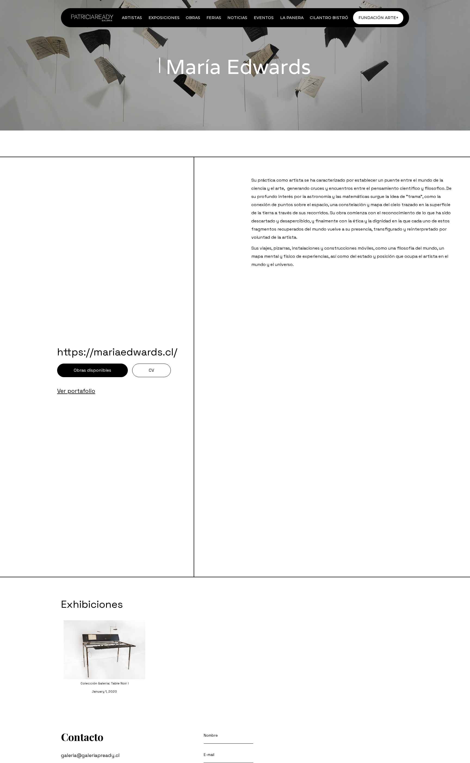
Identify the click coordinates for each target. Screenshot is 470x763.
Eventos (264, 17)
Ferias (213, 17)
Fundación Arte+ (378, 17)
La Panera (292, 17)
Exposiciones (164, 17)
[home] (91, 18)
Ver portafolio (76, 391)
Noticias (237, 17)
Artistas (132, 17)
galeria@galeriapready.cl (90, 755)
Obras (193, 17)
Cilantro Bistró (329, 17)
